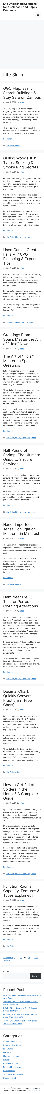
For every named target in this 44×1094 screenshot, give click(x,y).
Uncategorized (9, 1078)
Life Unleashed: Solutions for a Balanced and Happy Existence (20, 7)
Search (6, 972)
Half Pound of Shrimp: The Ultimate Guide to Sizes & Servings (21, 457)
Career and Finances (15, 322)
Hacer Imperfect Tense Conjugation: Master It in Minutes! (21, 529)
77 (21, 958)
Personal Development (13, 1067)
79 (28, 958)
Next (7, 960)
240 (36, 958)
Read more (8, 139)
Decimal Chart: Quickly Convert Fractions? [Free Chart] (17, 698)
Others (18, 146)
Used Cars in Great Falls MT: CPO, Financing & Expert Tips (19, 256)
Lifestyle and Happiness (25, 237)
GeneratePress (34, 1090)
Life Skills (10, 146)
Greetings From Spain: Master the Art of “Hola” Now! (22, 339)
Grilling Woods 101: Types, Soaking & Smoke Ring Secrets (20, 162)
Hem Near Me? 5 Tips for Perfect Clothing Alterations (20, 601)
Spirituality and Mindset (13, 1074)
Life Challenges (9, 1049)
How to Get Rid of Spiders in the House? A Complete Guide (20, 791)
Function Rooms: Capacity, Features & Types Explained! (21, 891)
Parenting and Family (12, 1063)
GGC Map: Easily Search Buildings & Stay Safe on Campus (22, 93)
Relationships (9, 1071)
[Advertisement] (22, 43)
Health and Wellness (12, 1045)
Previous (8, 958)
